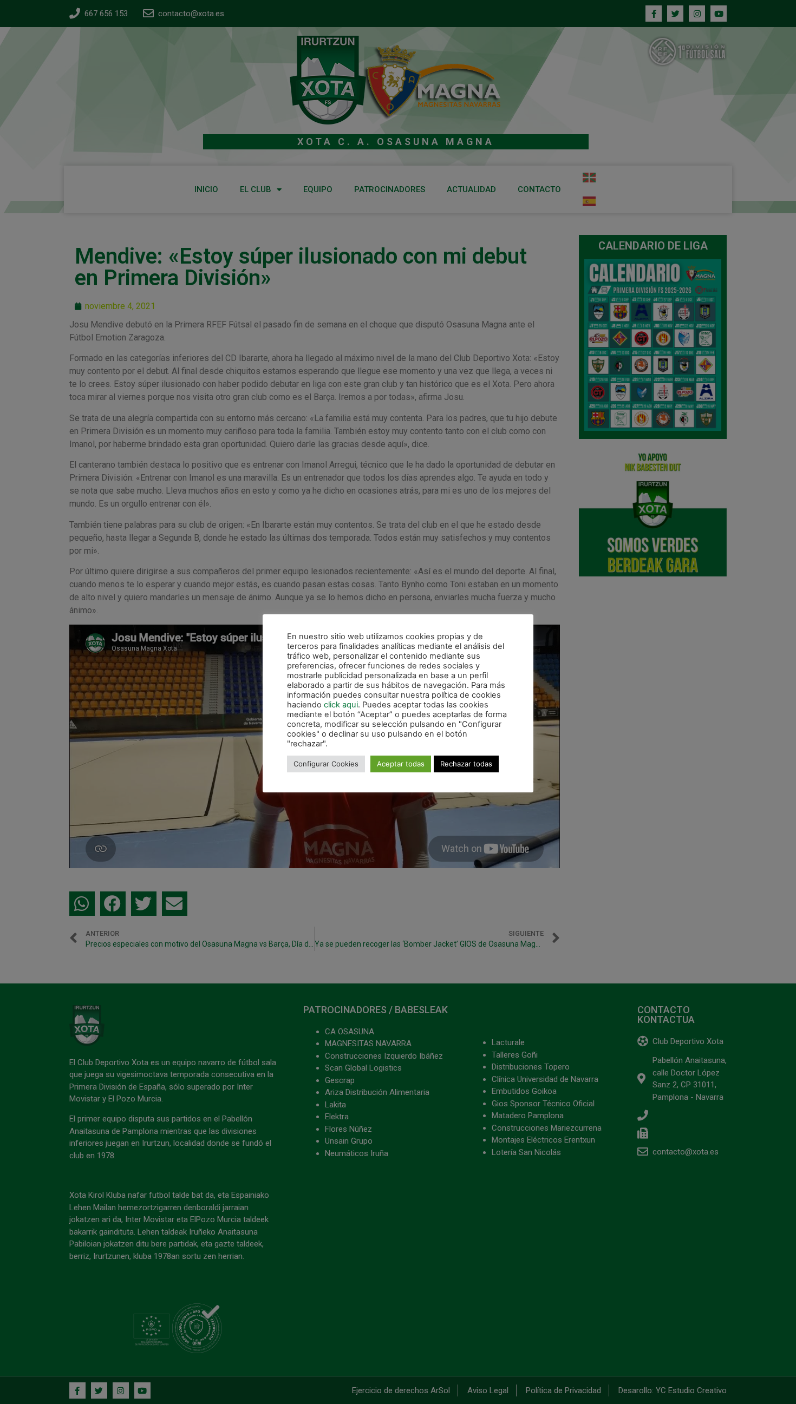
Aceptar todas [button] (401, 763)
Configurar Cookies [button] (325, 763)
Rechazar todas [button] (466, 763)
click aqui (341, 705)
